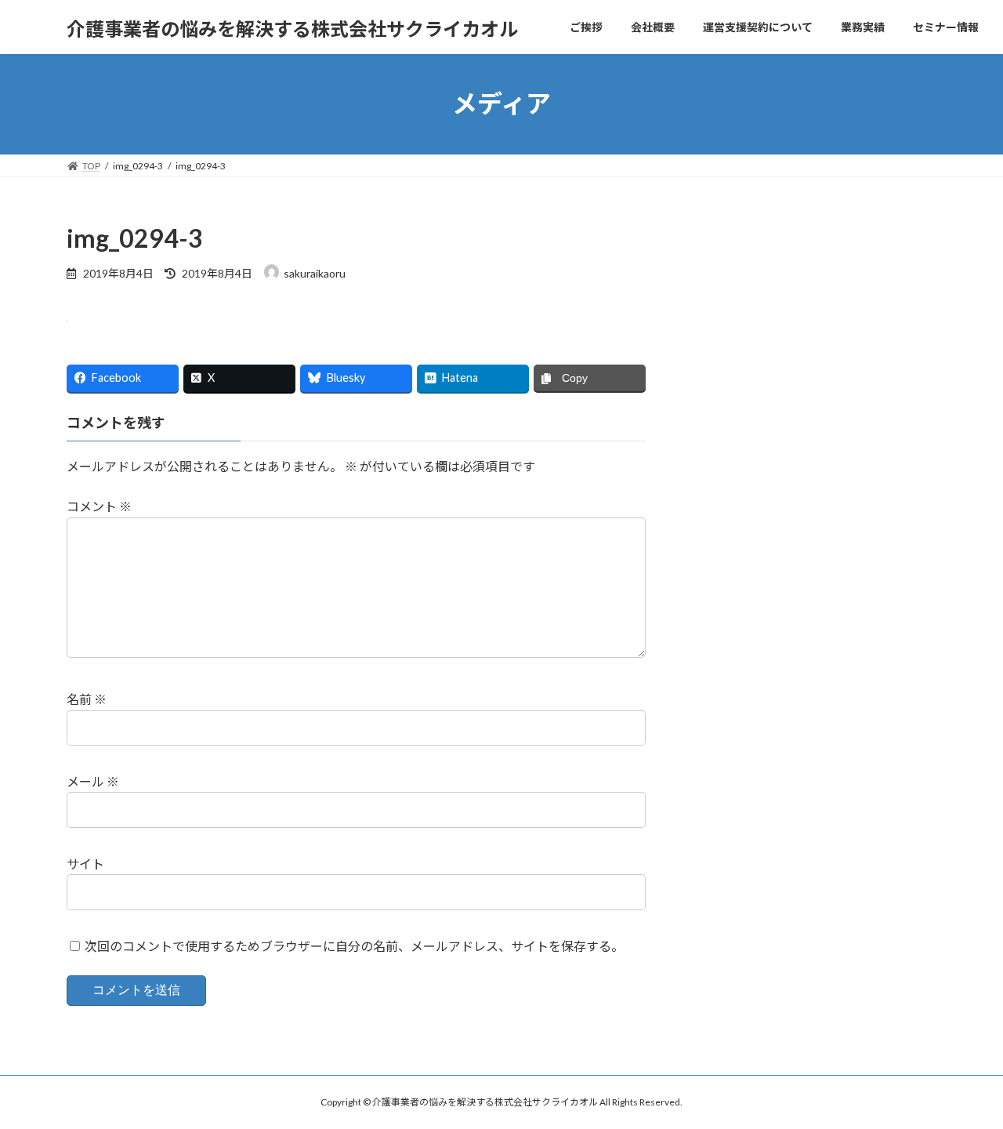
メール (93, 781)
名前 (87, 699)
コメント (99, 506)
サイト (85, 863)
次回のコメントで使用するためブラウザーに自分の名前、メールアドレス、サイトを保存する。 (354, 945)
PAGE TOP (964, 1080)
